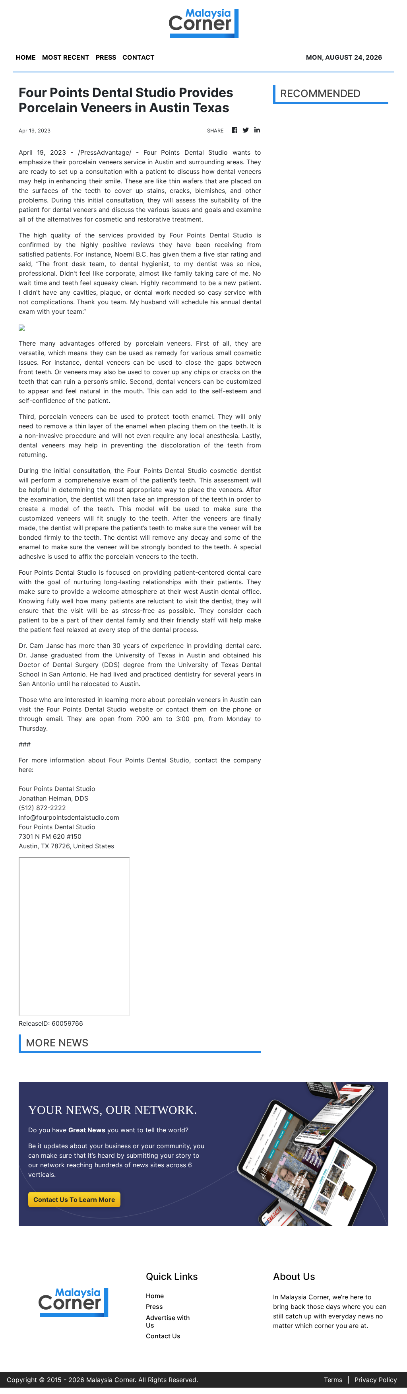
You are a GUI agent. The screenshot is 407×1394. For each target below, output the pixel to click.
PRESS (106, 57)
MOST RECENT (65, 57)
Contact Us (163, 1336)
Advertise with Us (168, 1321)
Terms (333, 1380)
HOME (26, 57)
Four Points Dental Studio (86, 709)
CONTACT (138, 57)
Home (155, 1296)
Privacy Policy (376, 1380)
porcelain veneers (95, 162)
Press (154, 1306)
